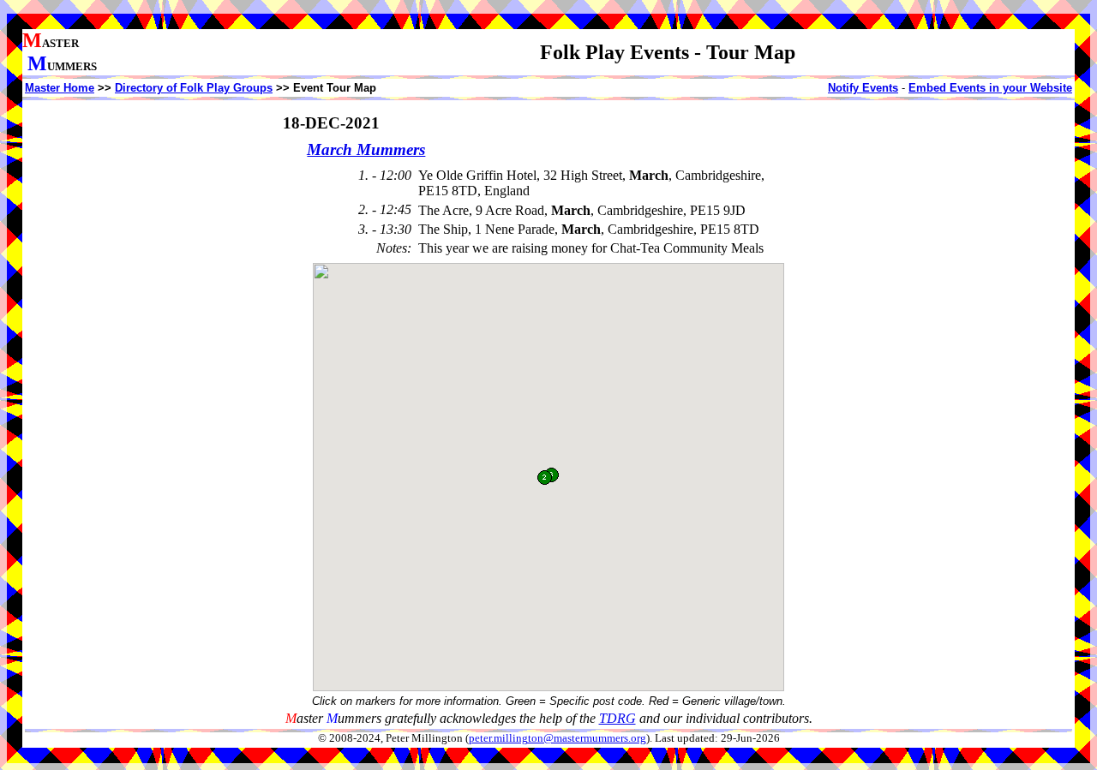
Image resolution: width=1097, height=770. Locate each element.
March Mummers (366, 149)
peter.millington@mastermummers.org (557, 738)
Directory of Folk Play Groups (194, 87)
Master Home (59, 87)
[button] (544, 477)
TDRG (617, 718)
